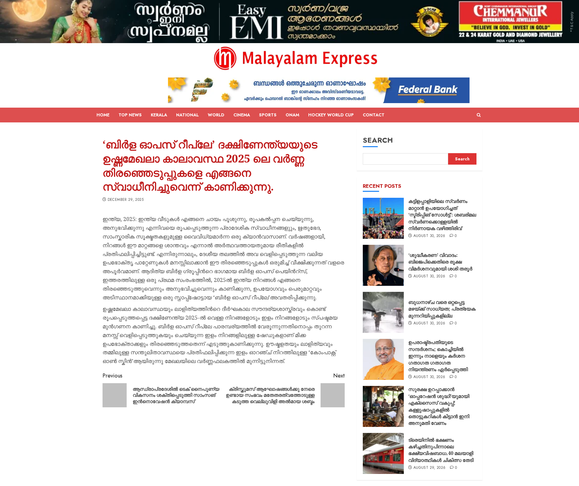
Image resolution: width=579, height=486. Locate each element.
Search (378, 140)
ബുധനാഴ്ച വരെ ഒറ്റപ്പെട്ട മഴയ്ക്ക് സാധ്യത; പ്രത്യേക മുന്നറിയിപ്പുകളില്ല (442, 309)
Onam (292, 115)
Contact (373, 115)
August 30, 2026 (429, 236)
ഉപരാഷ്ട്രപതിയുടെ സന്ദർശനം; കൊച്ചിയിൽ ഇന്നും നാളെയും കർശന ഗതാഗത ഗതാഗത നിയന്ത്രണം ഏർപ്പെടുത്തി (438, 356)
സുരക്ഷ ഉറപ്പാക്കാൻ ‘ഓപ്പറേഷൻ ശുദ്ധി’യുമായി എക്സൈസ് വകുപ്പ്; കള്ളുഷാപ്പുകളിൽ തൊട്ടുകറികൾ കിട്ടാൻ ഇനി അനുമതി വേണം (438, 406)
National (187, 115)
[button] (478, 115)
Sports (268, 115)
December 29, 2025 (126, 199)
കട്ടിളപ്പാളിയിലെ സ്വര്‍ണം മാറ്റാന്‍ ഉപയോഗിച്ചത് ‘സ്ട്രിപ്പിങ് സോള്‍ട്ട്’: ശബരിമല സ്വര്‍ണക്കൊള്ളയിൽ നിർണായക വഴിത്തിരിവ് (442, 215)
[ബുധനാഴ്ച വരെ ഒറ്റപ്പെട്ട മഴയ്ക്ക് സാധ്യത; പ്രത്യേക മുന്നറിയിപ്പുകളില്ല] (383, 312)
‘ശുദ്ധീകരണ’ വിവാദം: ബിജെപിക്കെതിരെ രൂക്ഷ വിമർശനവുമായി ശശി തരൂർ (440, 262)
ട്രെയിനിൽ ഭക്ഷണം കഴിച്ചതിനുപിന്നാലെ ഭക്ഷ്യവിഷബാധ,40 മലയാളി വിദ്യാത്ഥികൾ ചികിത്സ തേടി (440, 450)
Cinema (241, 115)
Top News (130, 115)
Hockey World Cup (331, 115)
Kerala (159, 115)
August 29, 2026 (429, 467)
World (216, 115)
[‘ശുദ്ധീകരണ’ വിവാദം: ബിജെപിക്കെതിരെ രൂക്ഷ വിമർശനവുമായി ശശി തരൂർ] (383, 265)
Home (102, 115)
